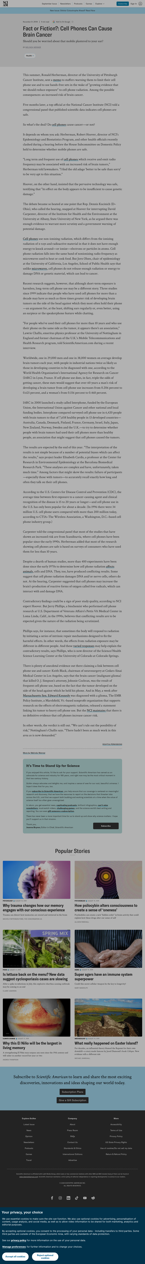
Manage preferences (14, 1246)
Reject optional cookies (45, 1256)
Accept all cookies (15, 1256)
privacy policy (18, 1240)
